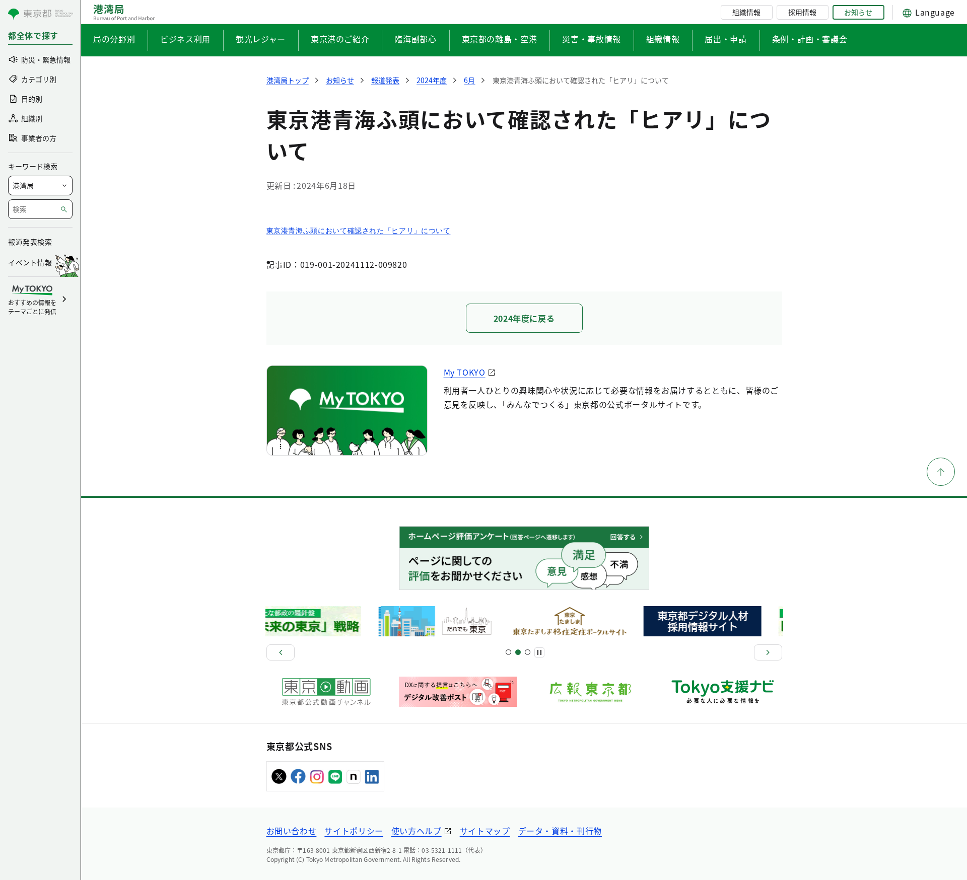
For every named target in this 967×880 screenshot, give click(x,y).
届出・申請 (725, 39)
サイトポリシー (353, 831)
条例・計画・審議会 (810, 39)
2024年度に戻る (524, 318)
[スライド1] (508, 652)
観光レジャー (261, 39)
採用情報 (802, 12)
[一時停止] (539, 652)
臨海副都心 (415, 39)
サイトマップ (485, 831)
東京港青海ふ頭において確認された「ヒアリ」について (358, 231)
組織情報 (746, 12)
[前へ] (280, 652)
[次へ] (768, 652)
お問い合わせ (291, 831)
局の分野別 (114, 39)
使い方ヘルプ (416, 831)
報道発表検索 (30, 242)
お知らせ (858, 12)
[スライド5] (518, 652)
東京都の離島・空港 (499, 39)
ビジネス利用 (185, 39)
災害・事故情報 (591, 39)
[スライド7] (527, 652)
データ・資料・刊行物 (560, 831)
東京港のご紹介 (340, 39)
